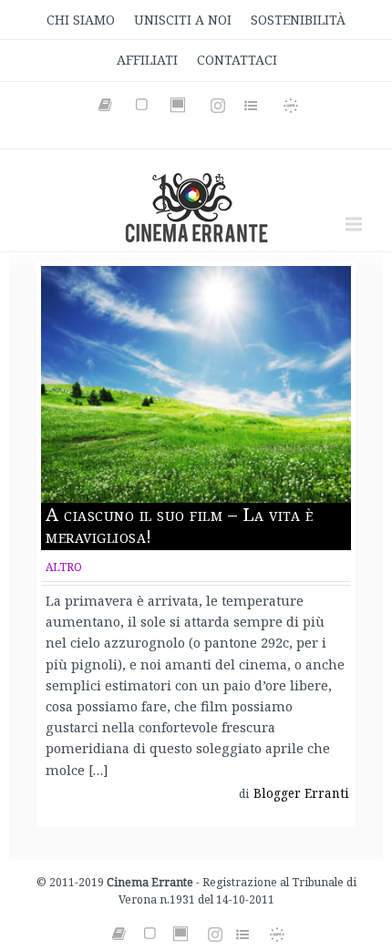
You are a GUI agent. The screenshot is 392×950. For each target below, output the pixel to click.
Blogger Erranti (301, 793)
